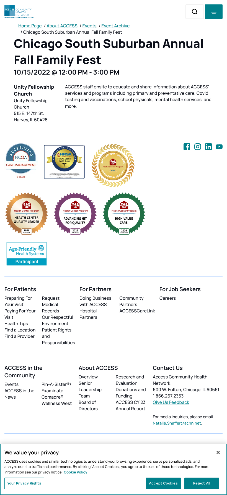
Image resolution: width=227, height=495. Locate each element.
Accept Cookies (163, 483)
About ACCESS (62, 26)
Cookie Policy (75, 472)
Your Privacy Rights (24, 483)
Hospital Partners (88, 314)
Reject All (201, 483)
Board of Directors (88, 405)
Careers (167, 298)
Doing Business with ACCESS (95, 301)
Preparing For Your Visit (18, 301)
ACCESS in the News (19, 394)
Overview (88, 377)
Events (89, 26)
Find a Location (19, 330)
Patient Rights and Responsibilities (58, 336)
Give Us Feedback (171, 402)
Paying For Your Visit (20, 314)
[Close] (218, 452)
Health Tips (16, 323)
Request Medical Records (51, 304)
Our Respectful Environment (57, 320)
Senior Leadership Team (90, 389)
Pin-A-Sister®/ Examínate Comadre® (56, 390)
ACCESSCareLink (137, 311)
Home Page (30, 26)
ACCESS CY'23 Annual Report (131, 405)
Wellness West (57, 403)
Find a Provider (19, 336)
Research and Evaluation (130, 380)
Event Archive (115, 26)
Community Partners (132, 301)
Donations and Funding (131, 392)
